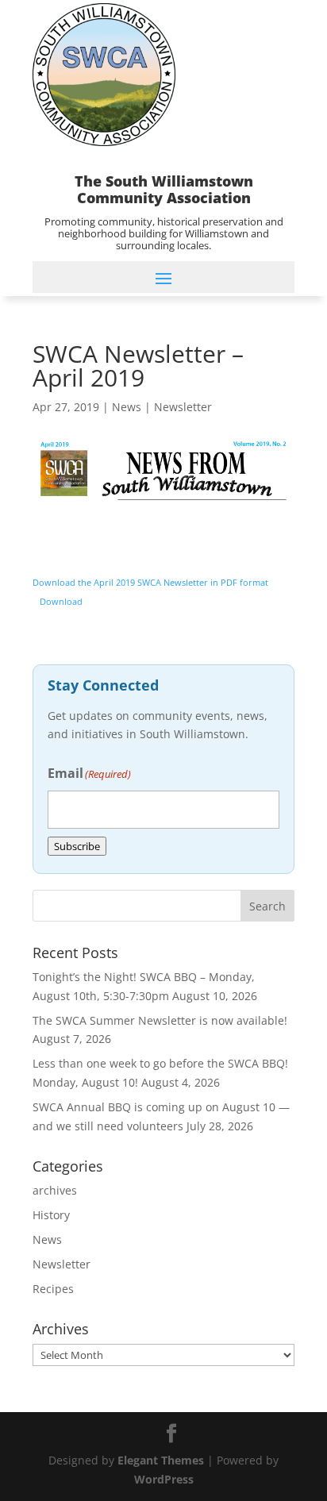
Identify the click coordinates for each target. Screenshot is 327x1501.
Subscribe (77, 846)
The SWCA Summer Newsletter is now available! (160, 1020)
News (126, 406)
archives (55, 1190)
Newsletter (183, 406)
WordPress (164, 1479)
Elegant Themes (160, 1460)
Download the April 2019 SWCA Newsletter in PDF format (150, 582)
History (51, 1214)
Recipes (53, 1288)
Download (61, 601)
